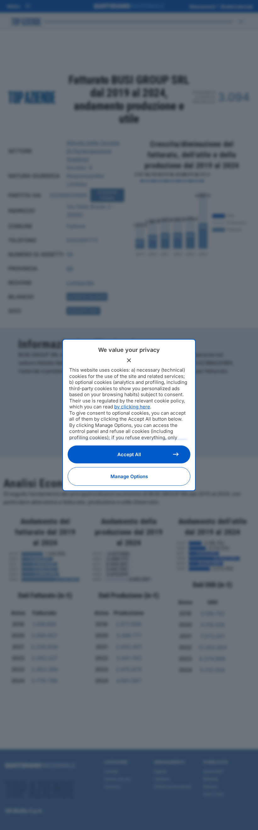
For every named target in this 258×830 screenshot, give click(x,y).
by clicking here (132, 407)
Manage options (129, 476)
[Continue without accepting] (129, 360)
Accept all (129, 454)
